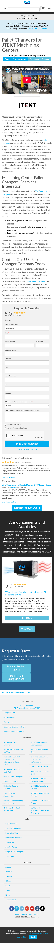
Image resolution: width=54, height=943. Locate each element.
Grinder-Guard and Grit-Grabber (40, 801)
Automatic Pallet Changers (10, 743)
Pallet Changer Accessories (10, 794)
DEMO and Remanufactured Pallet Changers (40, 810)
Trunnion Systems (11, 781)
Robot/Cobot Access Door (39, 750)
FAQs (8, 886)
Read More (27, 618)
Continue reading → (10, 502)
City (6, 367)
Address (8, 359)
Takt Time (10, 856)
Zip (6, 384)
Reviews (9, 871)
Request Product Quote (15, 59)
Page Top (36, 914)
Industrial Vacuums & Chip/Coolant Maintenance (39, 759)
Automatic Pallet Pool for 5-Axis (12, 770)
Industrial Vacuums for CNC (40, 772)
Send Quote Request (27, 443)
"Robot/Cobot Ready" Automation (12, 809)
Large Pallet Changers (15, 852)
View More (27, 628)
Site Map (29, 914)
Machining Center (13, 833)
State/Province (10, 376)
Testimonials (11, 900)
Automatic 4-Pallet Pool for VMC (13, 750)
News (8, 895)
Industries (10, 842)
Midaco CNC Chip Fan (39, 767)
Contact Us (8, 722)
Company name (10, 350)
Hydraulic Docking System (11, 787)
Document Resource (14, 837)
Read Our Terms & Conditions (27, 449)
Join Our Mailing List (14, 424)
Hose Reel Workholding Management (13, 801)
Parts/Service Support (39, 59)
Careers (9, 876)
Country (8, 393)
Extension (39, 341)
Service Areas (11, 847)
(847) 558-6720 (10, 717)
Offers (8, 881)
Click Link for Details (38, 28)
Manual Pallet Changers (13, 776)
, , (27, 706)
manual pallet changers (35, 281)
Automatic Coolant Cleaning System (38, 779)
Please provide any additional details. (22, 410)
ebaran (14, 487)
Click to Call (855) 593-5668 (16, 678)
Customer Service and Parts (15, 727)
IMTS (8, 890)
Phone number (10, 341)
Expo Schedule (12, 823)
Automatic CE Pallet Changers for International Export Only (12, 761)
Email (7, 333)
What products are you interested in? (19, 402)
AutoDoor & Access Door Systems (39, 743)
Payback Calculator (13, 828)
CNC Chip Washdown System (39, 787)
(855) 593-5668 (10, 713)
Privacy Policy (20, 914)
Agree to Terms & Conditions (17, 428)
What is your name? (12, 324)
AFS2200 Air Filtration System (40, 794)
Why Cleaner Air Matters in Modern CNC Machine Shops (26, 485)
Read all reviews (8, 477)
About (8, 867)
